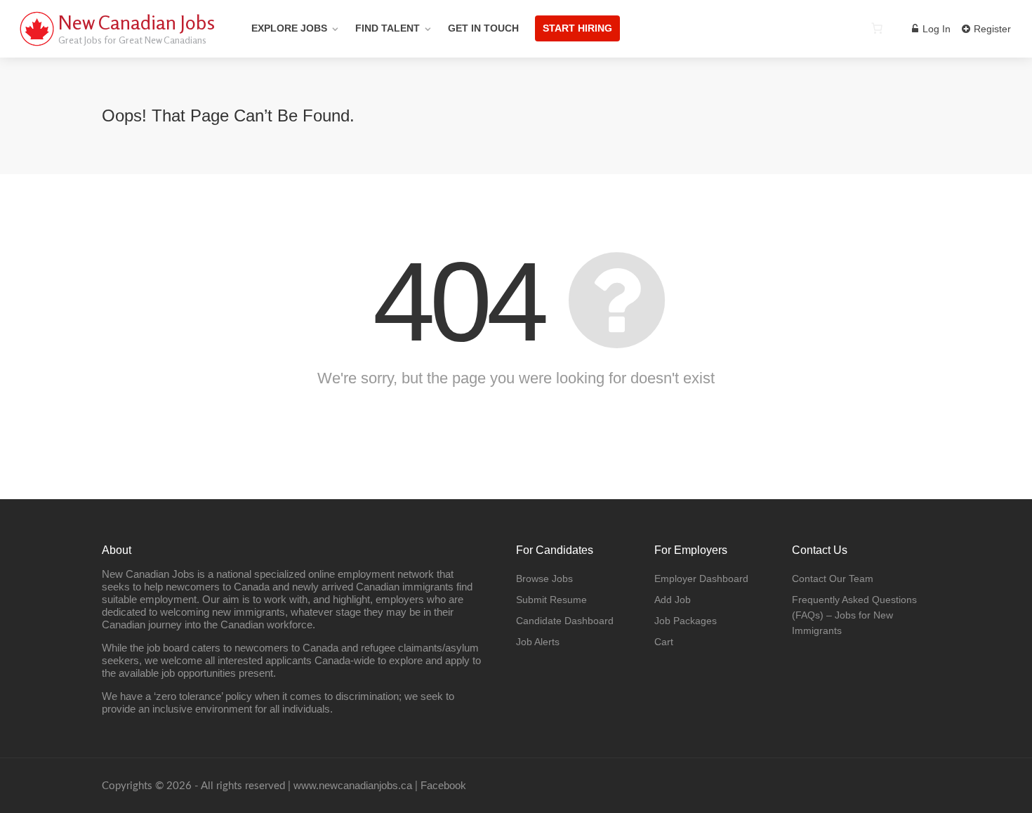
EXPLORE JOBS (289, 28)
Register (991, 28)
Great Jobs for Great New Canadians (132, 40)
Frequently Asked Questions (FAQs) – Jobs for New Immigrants (854, 615)
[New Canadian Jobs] (36, 45)
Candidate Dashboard (565, 620)
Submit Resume (551, 599)
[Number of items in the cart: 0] (877, 28)
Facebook (443, 785)
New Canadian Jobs (136, 22)
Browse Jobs (544, 578)
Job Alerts (538, 641)
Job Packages (685, 620)
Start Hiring (577, 28)
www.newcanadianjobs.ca (352, 785)
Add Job (672, 599)
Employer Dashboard (701, 578)
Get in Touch (483, 28)
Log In (935, 28)
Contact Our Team (832, 578)
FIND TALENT (387, 28)
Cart (663, 641)
